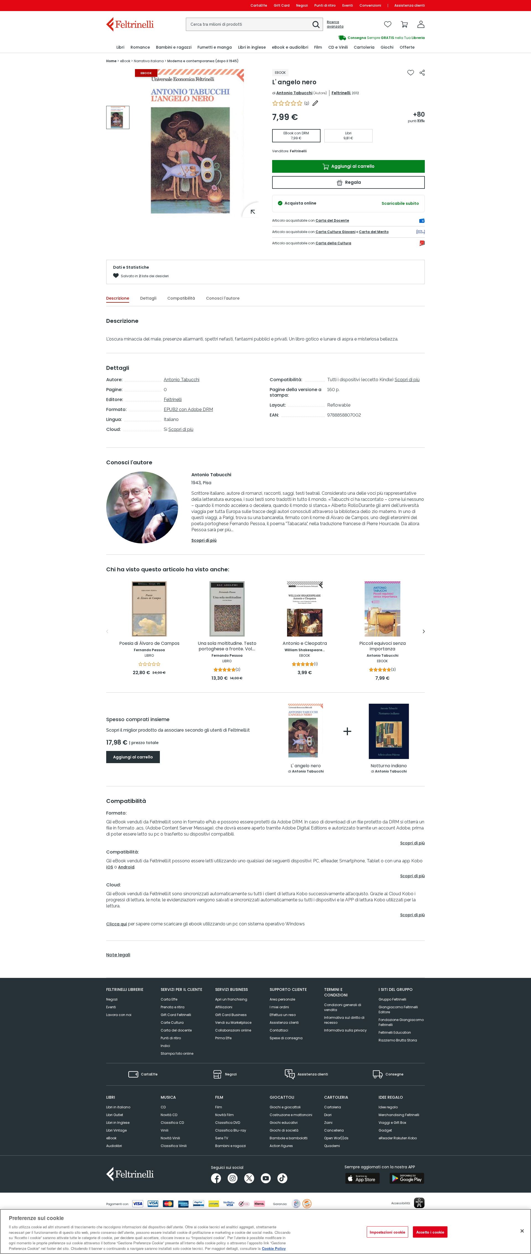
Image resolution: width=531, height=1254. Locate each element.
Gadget (385, 1130)
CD (163, 1107)
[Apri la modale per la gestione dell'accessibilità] (419, 1202)
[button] (316, 25)
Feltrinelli (341, 93)
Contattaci (279, 1030)
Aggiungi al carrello (352, 166)
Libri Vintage (116, 1130)
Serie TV (221, 1138)
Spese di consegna (286, 1038)
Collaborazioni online (233, 1030)
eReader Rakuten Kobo (398, 1138)
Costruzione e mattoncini (291, 1114)
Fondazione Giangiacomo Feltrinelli (401, 1022)
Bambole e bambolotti (289, 1138)
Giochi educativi (284, 1122)
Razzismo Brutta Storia (398, 1040)
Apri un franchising (231, 999)
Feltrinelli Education (395, 1032)
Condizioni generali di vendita (342, 1007)
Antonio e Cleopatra (305, 643)
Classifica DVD (227, 1122)
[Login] (421, 24)
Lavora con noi (118, 1014)
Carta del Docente (332, 220)
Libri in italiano (118, 1107)
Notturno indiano (389, 766)
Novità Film (224, 1114)
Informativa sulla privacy (345, 1030)
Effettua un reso (283, 1014)
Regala (352, 182)
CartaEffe (259, 5)
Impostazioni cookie (387, 1231)
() (306, 103)
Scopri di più (180, 429)
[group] (345, 38)
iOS (109, 867)
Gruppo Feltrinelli (392, 999)
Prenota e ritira (172, 1007)
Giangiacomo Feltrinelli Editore (398, 1009)
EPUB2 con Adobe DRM (188, 409)
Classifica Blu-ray (230, 1130)
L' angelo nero (306, 766)
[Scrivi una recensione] (315, 103)
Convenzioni (370, 5)
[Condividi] (422, 72)
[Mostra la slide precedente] (107, 631)
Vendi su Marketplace (233, 1022)
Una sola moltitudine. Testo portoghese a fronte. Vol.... (227, 646)
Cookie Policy (274, 1248)
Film (218, 1107)
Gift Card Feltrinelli (176, 1014)
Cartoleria (332, 1107)
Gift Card (282, 5)
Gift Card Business (231, 1014)
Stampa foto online (177, 1053)
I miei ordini (279, 1007)
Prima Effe (223, 1038)
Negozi (302, 5)
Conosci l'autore (223, 298)
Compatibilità (181, 298)
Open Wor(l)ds (336, 1138)
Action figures (281, 1145)
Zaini (328, 1122)
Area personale (282, 999)
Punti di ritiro (325, 5)
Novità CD (169, 1114)
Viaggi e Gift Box (392, 1122)
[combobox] (254, 24)
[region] (265, 1231)
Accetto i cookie (430, 1231)
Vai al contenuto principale (130, 5)
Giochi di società (284, 1130)
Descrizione (117, 298)
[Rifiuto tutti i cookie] (522, 1231)
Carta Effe (169, 999)
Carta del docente (176, 1030)
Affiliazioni (223, 1007)
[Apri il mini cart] (404, 24)
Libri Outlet (114, 1114)
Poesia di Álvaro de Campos (149, 643)
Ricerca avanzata (335, 24)
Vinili (164, 1130)
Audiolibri (114, 1145)
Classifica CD (172, 1122)
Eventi (347, 5)
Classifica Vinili (174, 1145)
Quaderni (332, 1145)
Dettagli (148, 298)
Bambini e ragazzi (230, 1145)
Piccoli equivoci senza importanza (382, 646)
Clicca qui (116, 924)
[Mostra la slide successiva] (424, 631)
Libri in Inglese (117, 1122)
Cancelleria (334, 1130)
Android (126, 867)
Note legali (118, 955)
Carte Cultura (172, 1022)
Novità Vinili (170, 1138)
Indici (165, 1045)
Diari (328, 1114)
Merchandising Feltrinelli (399, 1114)
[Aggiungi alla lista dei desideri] (410, 72)
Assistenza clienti (409, 5)
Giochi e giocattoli (285, 1107)
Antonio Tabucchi (294, 93)
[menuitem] (120, 47)
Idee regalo (388, 1107)
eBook (111, 1138)
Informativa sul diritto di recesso (344, 1020)
